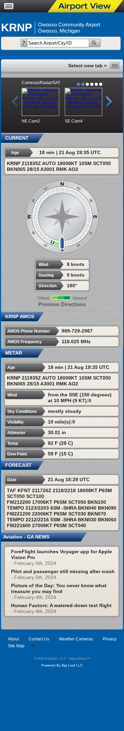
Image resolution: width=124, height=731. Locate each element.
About (13, 639)
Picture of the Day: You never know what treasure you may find (58, 588)
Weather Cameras (76, 639)
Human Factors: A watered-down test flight (61, 605)
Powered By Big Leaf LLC (62, 665)
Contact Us (39, 639)
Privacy (109, 639)
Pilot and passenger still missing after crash (63, 571)
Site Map (16, 645)
